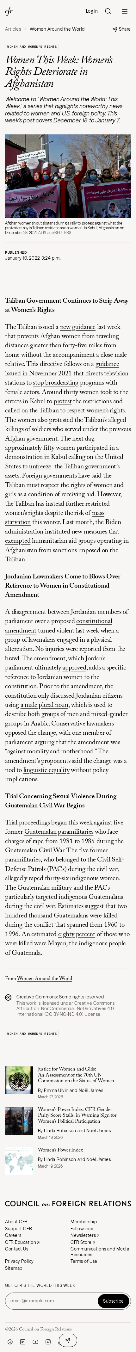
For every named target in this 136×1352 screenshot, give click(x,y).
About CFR (16, 1222)
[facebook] (10, 1342)
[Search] (108, 11)
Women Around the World (44, 978)
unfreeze (40, 467)
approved (74, 668)
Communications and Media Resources (100, 1251)
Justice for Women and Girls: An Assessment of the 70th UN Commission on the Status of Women (76, 1075)
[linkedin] (23, 1342)
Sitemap (13, 1268)
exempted (17, 541)
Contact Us (16, 1249)
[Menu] (124, 11)
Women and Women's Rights (32, 47)
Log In (92, 11)
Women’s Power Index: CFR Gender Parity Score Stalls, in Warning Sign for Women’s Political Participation (77, 1115)
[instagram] (48, 1342)
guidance (107, 364)
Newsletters (83, 1235)
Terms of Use (84, 1261)
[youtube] (35, 1342)
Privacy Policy (19, 1261)
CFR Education (20, 1242)
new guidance (78, 327)
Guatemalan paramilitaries (59, 832)
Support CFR (18, 1229)
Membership (84, 1222)
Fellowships (82, 1229)
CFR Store (81, 1242)
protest (63, 401)
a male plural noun (44, 705)
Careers (13, 1235)
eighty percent (76, 934)
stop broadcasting (55, 383)
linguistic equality (46, 770)
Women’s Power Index (60, 1150)
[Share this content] (68, 1340)
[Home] (9, 11)
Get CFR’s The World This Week (40, 1285)
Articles (13, 29)
